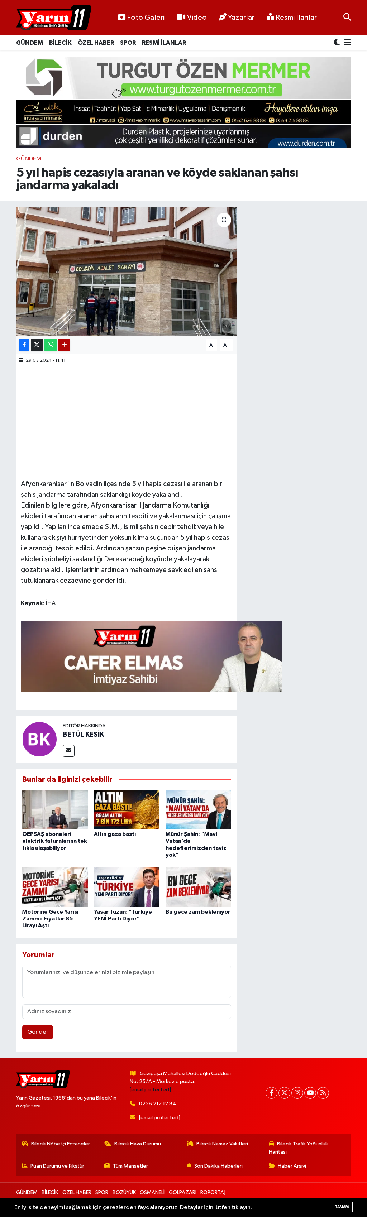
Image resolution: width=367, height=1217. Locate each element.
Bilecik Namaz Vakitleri (222, 1143)
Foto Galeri (146, 17)
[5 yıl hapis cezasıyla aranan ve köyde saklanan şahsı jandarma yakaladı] (126, 271)
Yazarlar (241, 17)
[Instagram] (297, 1093)
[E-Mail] (69, 751)
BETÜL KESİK (83, 734)
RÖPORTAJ (212, 1192)
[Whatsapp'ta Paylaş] (50, 345)
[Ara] (347, 18)
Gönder (37, 1032)
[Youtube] (310, 1093)
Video (197, 17)
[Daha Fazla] (64, 345)
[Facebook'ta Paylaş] (24, 345)
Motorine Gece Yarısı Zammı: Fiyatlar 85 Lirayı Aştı (50, 918)
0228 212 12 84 (157, 1103)
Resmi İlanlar (295, 17)
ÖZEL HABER (96, 43)
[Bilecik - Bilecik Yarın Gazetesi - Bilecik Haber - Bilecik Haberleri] (53, 18)
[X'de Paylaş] (37, 345)
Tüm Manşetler (130, 1166)
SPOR (128, 43)
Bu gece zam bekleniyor (198, 912)
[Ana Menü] (346, 43)
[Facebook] (271, 1093)
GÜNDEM (29, 43)
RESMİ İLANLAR (164, 43)
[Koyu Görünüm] (337, 43)
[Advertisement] (151, 422)
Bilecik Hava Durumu (137, 1143)
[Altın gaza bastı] (126, 810)
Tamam (342, 1207)
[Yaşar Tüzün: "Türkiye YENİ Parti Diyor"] (126, 887)
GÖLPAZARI (182, 1192)
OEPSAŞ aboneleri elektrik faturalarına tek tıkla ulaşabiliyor (54, 841)
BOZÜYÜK (124, 1192)
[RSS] (323, 1093)
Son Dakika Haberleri (218, 1166)
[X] (284, 1093)
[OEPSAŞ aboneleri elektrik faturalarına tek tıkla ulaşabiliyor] (55, 810)
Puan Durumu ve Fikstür (57, 1166)
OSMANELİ (152, 1192)
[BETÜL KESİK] (39, 739)
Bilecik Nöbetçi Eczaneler (60, 1143)
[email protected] (150, 1089)
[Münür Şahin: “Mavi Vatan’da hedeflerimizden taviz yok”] (198, 810)
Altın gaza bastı (115, 834)
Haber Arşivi (292, 1166)
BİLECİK (60, 43)
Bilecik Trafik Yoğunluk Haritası (298, 1147)
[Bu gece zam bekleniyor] (198, 887)
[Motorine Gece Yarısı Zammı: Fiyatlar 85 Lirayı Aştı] (55, 887)
